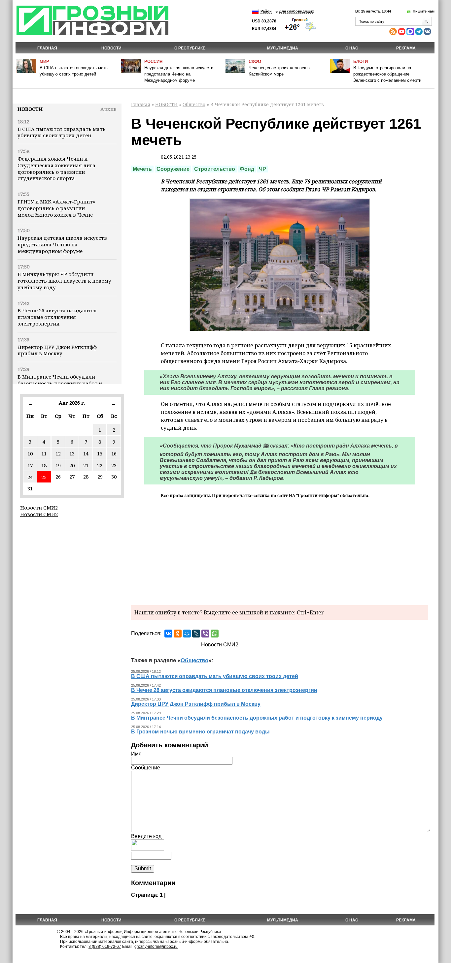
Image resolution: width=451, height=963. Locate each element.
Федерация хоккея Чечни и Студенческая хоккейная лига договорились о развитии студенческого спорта (56, 168)
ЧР (262, 169)
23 (114, 465)
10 (30, 453)
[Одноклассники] (178, 633)
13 (72, 453)
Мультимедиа (282, 48)
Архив (108, 109)
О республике (189, 48)
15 (99, 453)
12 (58, 453)
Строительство (214, 169)
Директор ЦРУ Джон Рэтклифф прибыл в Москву (57, 350)
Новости (30, 109)
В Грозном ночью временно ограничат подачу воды (200, 731)
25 (44, 477)
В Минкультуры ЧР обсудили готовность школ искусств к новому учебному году (64, 281)
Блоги (360, 61)
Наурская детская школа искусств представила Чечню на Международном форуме (178, 74)
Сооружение (173, 169)
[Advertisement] (279, 551)
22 (99, 465)
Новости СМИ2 (39, 507)
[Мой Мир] (187, 633)
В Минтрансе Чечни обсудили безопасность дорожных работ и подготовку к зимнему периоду (59, 383)
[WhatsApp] (215, 633)
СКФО (255, 61)
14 (85, 453)
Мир (44, 61)
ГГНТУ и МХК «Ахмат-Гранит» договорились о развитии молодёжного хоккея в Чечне (56, 208)
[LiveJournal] (196, 633)
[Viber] (205, 633)
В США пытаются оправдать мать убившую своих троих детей (61, 132)
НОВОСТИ (111, 48)
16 (114, 453)
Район (266, 11)
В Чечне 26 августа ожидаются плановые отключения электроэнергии (57, 317)
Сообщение (145, 767)
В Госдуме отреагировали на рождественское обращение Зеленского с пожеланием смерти (387, 74)
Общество (194, 104)
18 (44, 465)
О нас (351, 48)
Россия (153, 61)
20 (72, 465)
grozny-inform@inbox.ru (156, 946)
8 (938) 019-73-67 (104, 946)
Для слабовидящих (296, 11)
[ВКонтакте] (168, 633)
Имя (136, 754)
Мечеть (142, 169)
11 (44, 453)
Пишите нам (423, 11)
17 (30, 465)
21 (85, 465)
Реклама (406, 48)
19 (58, 465)
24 (30, 477)
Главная (47, 48)
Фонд (247, 169)
